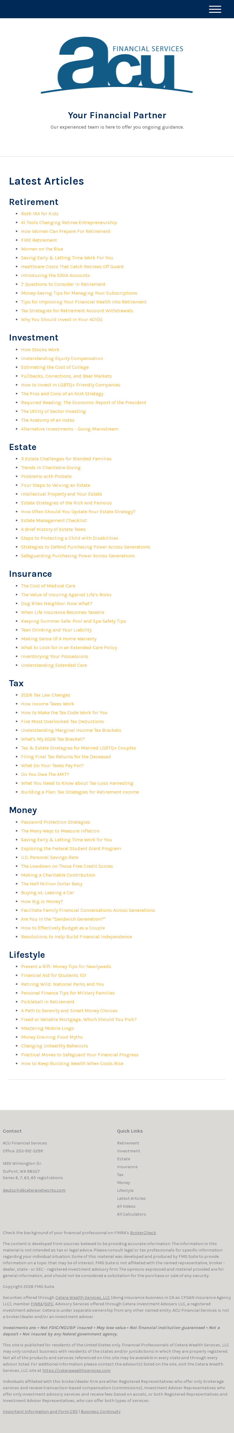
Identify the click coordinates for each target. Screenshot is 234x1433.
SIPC (49, 1304)
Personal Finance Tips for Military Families (68, 993)
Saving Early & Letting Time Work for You (66, 840)
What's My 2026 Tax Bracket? (53, 739)
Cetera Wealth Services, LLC (82, 1297)
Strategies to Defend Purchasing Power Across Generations (85, 547)
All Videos (126, 1206)
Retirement (128, 1143)
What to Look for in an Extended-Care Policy (69, 647)
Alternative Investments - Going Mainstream (70, 429)
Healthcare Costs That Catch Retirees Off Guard (72, 266)
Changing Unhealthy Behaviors (54, 1046)
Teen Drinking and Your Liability (56, 630)
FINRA (37, 1304)
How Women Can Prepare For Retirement (65, 231)
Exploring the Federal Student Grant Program (71, 848)
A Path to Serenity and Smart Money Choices (69, 1010)
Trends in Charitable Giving (51, 467)
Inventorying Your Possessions (54, 656)
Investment (128, 1151)
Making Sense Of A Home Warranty (58, 639)
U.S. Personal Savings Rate (49, 857)
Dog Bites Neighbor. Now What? (56, 603)
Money (123, 1182)
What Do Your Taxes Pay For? (52, 765)
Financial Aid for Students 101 (53, 975)
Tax (120, 1174)
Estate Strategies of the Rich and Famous (66, 503)
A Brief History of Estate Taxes (53, 529)
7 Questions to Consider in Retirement (63, 284)
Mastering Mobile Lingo (47, 1028)
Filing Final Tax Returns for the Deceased (66, 757)
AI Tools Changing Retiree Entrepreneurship (69, 222)
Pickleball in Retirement (47, 1002)
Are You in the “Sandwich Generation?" (63, 919)
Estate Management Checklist (54, 520)
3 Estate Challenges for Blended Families (66, 459)
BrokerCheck (143, 1232)
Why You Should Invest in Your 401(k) (62, 319)
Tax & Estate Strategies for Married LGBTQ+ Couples (78, 748)
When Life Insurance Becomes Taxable (62, 612)
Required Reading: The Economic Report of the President (83, 402)
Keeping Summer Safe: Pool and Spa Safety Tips (73, 621)
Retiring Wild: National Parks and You (62, 984)
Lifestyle (125, 1190)
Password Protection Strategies (55, 822)
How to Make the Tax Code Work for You (64, 712)
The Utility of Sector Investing (53, 411)
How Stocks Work (40, 349)
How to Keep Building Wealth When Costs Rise (72, 1063)
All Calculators (131, 1214)
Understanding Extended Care (54, 665)
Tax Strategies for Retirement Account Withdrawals (77, 310)
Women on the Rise (42, 249)
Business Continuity (101, 1411)
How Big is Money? (42, 901)
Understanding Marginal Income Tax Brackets (71, 730)
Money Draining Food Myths (52, 1037)
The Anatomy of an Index (47, 420)
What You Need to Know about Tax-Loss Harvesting (77, 783)
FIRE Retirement (39, 240)
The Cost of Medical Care (48, 586)
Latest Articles (131, 1198)
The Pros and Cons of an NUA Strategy (62, 393)
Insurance (127, 1166)
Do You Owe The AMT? (45, 774)
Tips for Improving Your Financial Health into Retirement (84, 302)
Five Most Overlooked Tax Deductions (62, 721)
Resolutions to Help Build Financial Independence (76, 937)
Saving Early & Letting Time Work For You (67, 258)
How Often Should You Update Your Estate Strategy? (78, 511)
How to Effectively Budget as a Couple (63, 928)
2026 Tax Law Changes (45, 695)
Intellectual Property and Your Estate (61, 494)
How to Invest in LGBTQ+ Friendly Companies (70, 385)
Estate (123, 1158)
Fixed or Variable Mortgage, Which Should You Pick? (79, 1019)
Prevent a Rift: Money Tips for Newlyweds (66, 966)
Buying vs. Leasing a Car (47, 892)
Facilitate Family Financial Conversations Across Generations (88, 910)
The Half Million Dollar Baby (51, 884)
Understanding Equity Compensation (62, 358)
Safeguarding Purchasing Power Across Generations (78, 556)
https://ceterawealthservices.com (76, 1370)
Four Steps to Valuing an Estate (55, 485)
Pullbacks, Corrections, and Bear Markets (66, 376)
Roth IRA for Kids (39, 213)
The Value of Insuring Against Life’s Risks (66, 594)
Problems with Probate (46, 476)
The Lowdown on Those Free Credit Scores (67, 866)
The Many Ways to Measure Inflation (60, 831)
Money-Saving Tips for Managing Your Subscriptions (79, 293)
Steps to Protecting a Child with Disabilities (69, 538)
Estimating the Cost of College (55, 367)
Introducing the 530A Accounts (55, 275)
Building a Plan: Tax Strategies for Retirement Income (80, 792)
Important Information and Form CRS (40, 1411)
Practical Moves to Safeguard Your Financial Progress (80, 1054)
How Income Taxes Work (47, 704)
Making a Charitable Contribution (58, 875)
